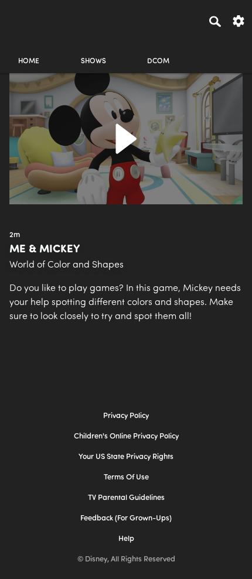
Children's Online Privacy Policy (126, 436)
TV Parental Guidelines (126, 498)
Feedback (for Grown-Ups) (126, 518)
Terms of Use (126, 477)
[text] (14, 235)
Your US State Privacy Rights (126, 457)
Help (126, 539)
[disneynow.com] (30, 19)
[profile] (223, 51)
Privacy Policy (126, 416)
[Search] (215, 21)
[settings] (238, 20)
